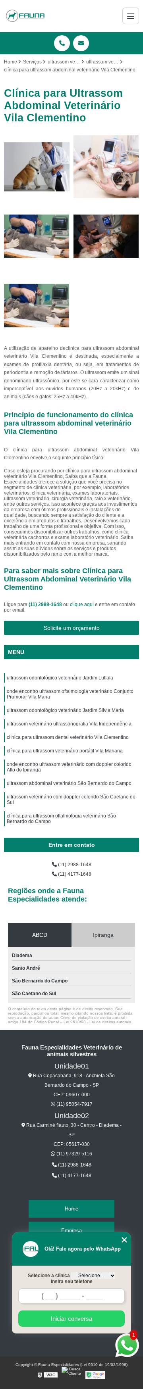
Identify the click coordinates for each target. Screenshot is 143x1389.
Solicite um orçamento (72, 628)
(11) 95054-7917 (74, 1104)
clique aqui (82, 604)
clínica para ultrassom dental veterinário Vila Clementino (68, 737)
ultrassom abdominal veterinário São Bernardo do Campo (69, 783)
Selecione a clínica (49, 1275)
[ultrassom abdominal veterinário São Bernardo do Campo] (106, 236)
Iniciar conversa (71, 1318)
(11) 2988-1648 (46, 604)
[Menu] (130, 15)
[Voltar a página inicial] (25, 16)
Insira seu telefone (72, 1281)
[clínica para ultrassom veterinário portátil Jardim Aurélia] (37, 305)
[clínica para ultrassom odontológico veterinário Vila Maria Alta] (37, 167)
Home (71, 1209)
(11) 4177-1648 (74, 874)
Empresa (71, 1231)
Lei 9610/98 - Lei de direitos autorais (97, 1022)
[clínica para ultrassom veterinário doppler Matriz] (37, 236)
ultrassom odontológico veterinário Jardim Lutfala (60, 678)
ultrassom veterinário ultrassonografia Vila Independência (69, 724)
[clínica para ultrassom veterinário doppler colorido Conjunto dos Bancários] (106, 167)
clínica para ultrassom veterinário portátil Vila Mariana (65, 751)
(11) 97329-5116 (73, 1154)
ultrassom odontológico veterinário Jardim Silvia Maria (65, 710)
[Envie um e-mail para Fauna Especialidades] (81, 43)
